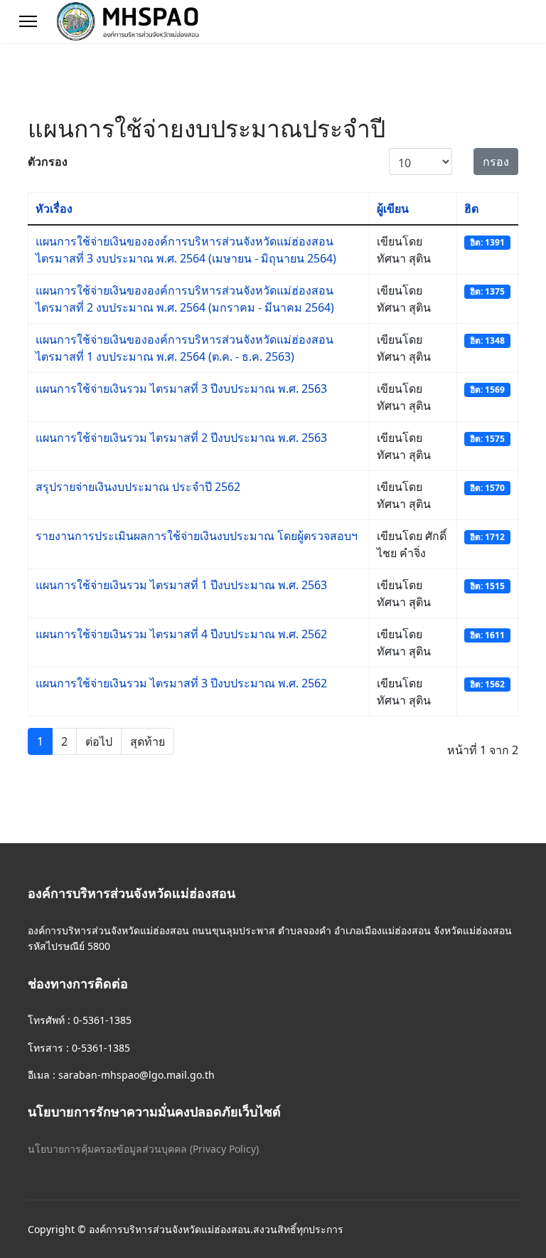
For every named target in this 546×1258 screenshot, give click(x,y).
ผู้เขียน (393, 208)
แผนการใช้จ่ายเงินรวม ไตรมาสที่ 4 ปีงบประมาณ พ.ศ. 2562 (181, 634)
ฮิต (471, 208)
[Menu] (28, 21)
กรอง (496, 161)
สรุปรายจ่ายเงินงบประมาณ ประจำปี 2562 (138, 487)
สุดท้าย (147, 741)
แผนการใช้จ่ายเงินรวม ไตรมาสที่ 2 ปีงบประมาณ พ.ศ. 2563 (181, 437)
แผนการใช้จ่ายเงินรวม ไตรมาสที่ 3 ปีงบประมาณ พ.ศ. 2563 (181, 388)
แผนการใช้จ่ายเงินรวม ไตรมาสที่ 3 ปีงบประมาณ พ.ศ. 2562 (181, 683)
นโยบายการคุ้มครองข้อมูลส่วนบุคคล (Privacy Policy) (143, 1149)
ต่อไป (98, 741)
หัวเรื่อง (54, 208)
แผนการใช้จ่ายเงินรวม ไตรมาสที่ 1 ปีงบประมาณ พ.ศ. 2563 (181, 585)
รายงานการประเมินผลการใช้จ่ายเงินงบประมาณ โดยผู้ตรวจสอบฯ (197, 536)
